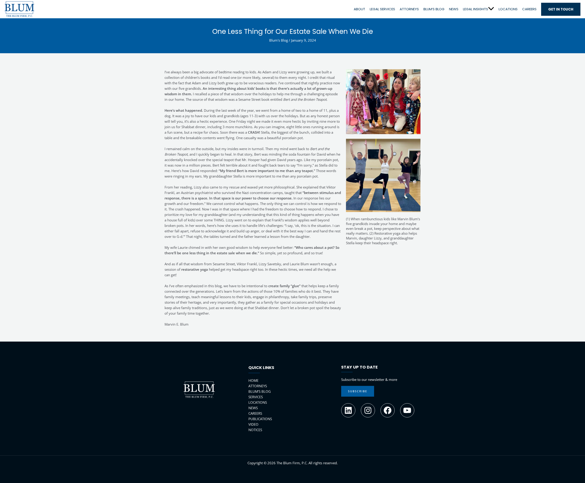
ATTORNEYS (257, 386)
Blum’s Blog (433, 9)
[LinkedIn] (348, 410)
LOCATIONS (257, 402)
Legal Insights (475, 9)
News (453, 9)
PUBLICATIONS (260, 419)
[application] (491, 9)
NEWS (253, 408)
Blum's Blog (278, 40)
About (359, 9)
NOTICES (255, 429)
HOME (253, 380)
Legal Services (382, 9)
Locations (508, 9)
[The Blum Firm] (19, 8)
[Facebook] (387, 410)
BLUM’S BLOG (259, 391)
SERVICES (255, 397)
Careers (529, 9)
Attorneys (409, 9)
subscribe (357, 391)
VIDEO (253, 424)
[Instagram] (368, 410)
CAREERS (255, 413)
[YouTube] (407, 410)
